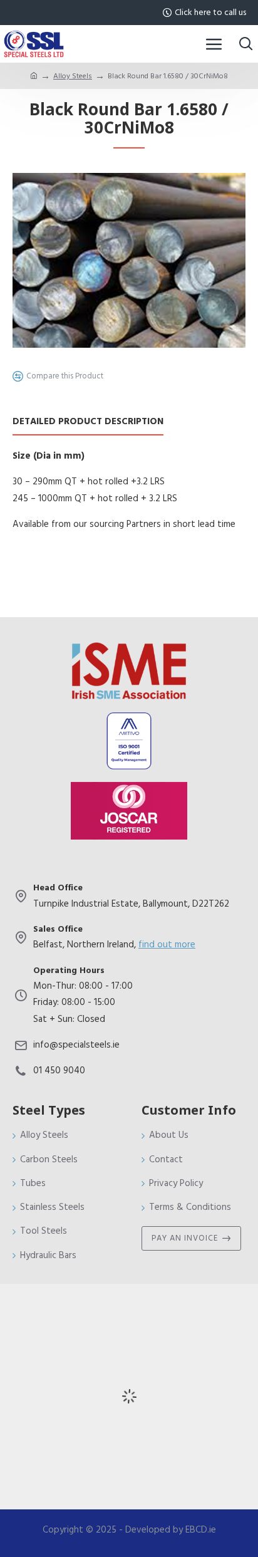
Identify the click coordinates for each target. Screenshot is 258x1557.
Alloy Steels (72, 76)
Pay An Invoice (185, 1238)
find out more (166, 944)
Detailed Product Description (88, 422)
